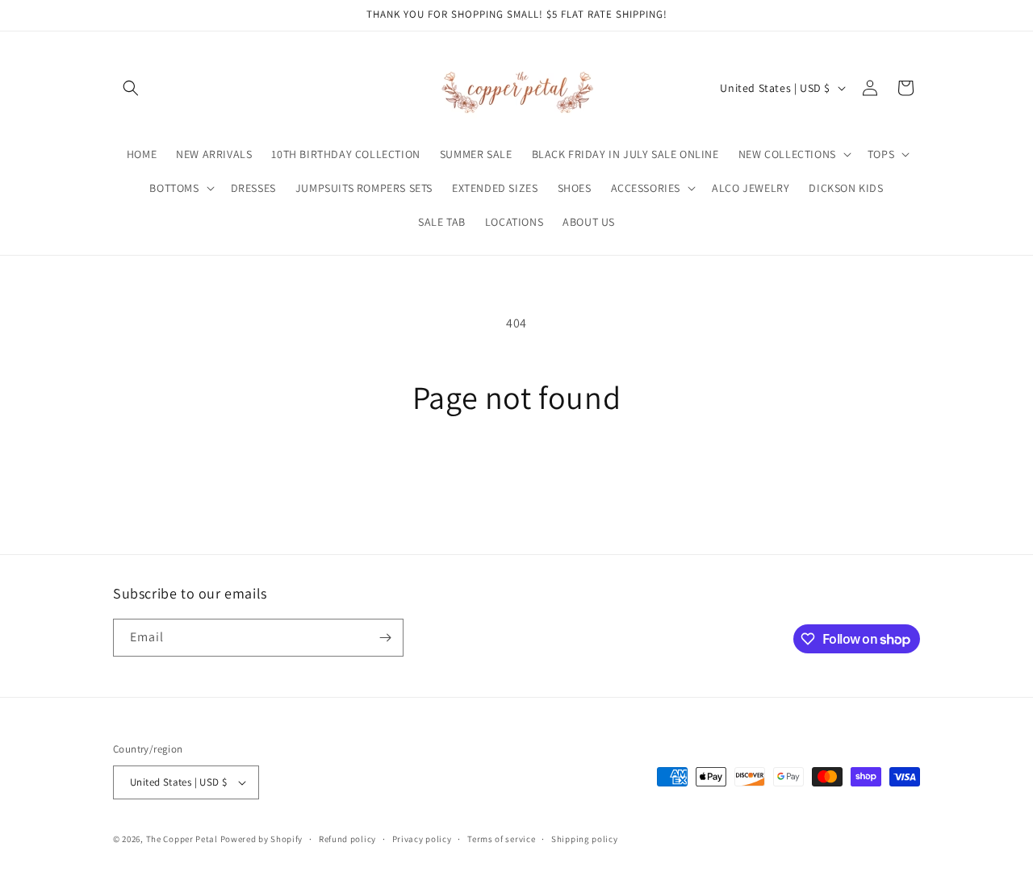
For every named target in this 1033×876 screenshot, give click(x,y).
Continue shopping (516, 477)
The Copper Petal (182, 839)
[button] (130, 88)
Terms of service (501, 839)
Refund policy (347, 839)
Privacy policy (422, 839)
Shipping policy (584, 839)
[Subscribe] (385, 638)
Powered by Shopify (261, 839)
